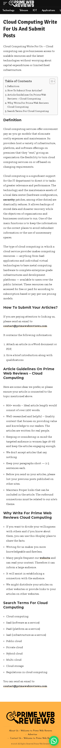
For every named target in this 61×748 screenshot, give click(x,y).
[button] (54, 741)
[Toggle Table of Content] (50, 81)
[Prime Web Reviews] (21, 3)
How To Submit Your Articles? (24, 90)
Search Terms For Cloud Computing (28, 111)
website (45, 557)
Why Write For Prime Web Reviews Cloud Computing (28, 104)
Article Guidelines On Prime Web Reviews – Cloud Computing (26, 96)
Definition (13, 86)
